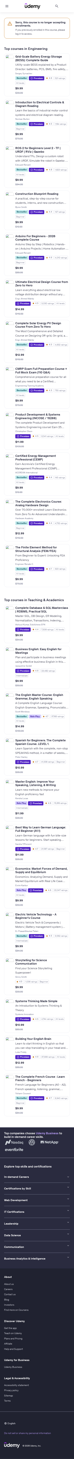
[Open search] (56, 6)
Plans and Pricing (13, 1338)
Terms (7, 1400)
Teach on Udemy (13, 1333)
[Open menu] (6, 6)
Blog (6, 1299)
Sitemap (8, 1395)
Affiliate (8, 1343)
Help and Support (13, 1349)
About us (9, 1284)
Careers (8, 1289)
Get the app (10, 1328)
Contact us (10, 1294)
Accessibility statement (16, 1385)
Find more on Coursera (16, 1309)
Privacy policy (11, 1390)
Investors (9, 1304)
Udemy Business (47, 1133)
